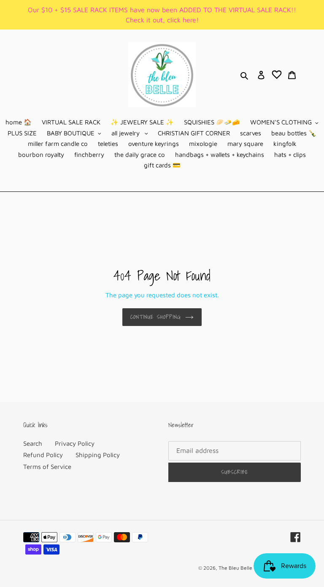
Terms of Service (47, 466)
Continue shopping (155, 316)
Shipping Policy (98, 454)
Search (32, 443)
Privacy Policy (74, 443)
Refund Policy (43, 454)
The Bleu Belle (235, 568)
